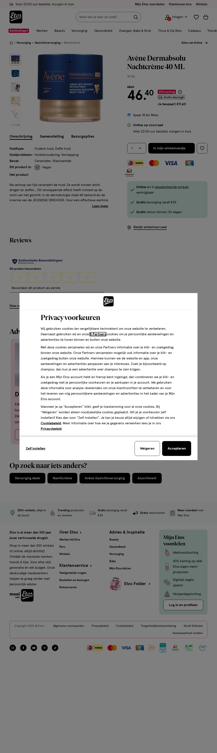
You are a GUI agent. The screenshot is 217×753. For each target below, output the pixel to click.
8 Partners (98, 334)
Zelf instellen (35, 448)
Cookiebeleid (51, 423)
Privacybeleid (51, 428)
